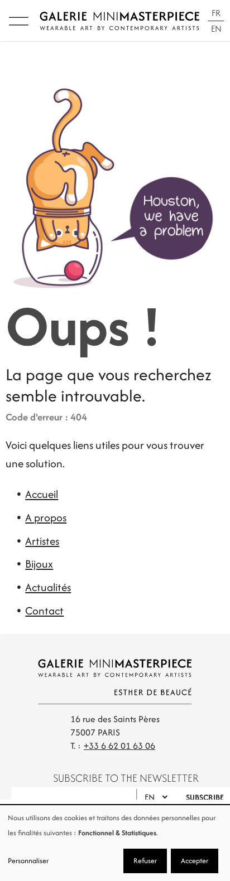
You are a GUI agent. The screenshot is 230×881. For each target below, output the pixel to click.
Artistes (42, 541)
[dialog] (115, 843)
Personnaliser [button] (28, 860)
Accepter (194, 860)
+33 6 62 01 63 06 (119, 745)
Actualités (48, 587)
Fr (216, 13)
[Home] (119, 21)
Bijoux (39, 564)
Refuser (145, 860)
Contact (44, 610)
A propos (45, 517)
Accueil (41, 494)
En (216, 28)
